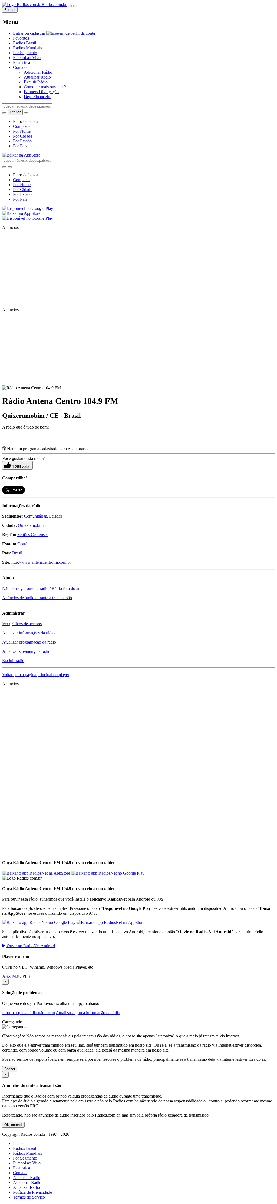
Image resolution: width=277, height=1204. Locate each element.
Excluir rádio (13, 660)
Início (18, 1143)
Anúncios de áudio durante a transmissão (37, 597)
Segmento (25, 52)
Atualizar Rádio (37, 77)
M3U (16, 976)
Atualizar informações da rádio (28, 633)
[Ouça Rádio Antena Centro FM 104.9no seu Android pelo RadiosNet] (39, 922)
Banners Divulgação (41, 91)
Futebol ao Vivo (27, 1163)
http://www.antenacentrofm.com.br (41, 562)
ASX (6, 976)
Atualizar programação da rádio (29, 642)
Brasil (24, 43)
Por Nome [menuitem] (22, 131)
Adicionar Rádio (38, 72)
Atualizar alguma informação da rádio (88, 1012)
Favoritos (21, 38)
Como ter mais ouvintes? (45, 87)
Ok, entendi (13, 1125)
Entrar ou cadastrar (29, 33)
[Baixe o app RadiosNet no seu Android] (27, 208)
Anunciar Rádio (26, 1177)
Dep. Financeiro (37, 96)
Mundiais (27, 48)
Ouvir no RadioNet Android (30, 945)
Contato (20, 1172)
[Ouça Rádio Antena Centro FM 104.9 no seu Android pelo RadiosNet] (107, 873)
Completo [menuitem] (21, 126)
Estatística (21, 62)
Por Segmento (25, 1158)
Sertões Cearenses (32, 534)
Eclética (55, 516)
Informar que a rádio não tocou (28, 1012)
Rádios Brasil (24, 1148)
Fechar (9, 1069)
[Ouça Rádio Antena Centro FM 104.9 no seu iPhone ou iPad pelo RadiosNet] (36, 873)
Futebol (27, 57)
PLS (26, 976)
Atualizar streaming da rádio (26, 651)
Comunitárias (35, 516)
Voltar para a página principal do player (35, 674)
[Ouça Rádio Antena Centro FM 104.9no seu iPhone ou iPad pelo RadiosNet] (110, 922)
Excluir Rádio (36, 82)
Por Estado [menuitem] (22, 141)
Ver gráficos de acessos (22, 623)
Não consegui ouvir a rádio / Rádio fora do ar (41, 588)
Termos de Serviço (29, 1197)
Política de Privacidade (32, 1192)
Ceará (22, 543)
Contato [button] (20, 67)
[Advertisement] (42, 268)
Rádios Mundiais (27, 1153)
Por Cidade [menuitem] (22, 136)
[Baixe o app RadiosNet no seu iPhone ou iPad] (21, 155)
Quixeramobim (31, 525)
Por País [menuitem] (20, 146)
